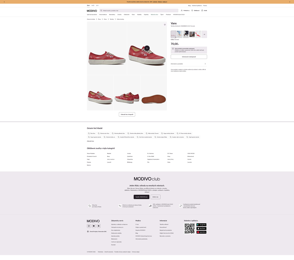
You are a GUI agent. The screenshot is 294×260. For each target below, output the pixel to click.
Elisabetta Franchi (92, 156)
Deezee (89, 162)
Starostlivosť (163, 227)
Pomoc (205, 5)
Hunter (189, 159)
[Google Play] (201, 224)
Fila (148, 162)
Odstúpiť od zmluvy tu (117, 227)
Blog (189, 5)
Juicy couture (110, 159)
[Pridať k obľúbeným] (165, 25)
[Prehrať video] (147, 48)
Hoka (168, 162)
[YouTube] (94, 226)
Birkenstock (191, 156)
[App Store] (201, 228)
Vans (174, 23)
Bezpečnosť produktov (166, 230)
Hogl (88, 159)
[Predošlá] (4, 2)
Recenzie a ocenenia (165, 236)
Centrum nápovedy (116, 242)
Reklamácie (114, 239)
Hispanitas (130, 159)
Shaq (168, 156)
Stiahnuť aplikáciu (197, 5)
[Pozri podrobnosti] (205, 64)
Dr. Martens (150, 153)
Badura (89, 165)
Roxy (108, 156)
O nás (137, 224)
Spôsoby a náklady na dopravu (119, 224)
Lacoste (190, 162)
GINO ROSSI (191, 153)
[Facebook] (98, 226)
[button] (107, 48)
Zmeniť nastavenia (109, 251)
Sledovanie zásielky (116, 233)
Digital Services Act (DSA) (166, 233)
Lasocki (109, 162)
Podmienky (100, 251)
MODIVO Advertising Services (144, 236)
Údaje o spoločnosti (141, 227)
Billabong (129, 162)
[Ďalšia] (290, 2)
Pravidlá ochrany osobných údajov (122, 251)
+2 (204, 34)
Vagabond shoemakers (153, 159)
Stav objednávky (115, 230)
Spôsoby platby (115, 236)
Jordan (129, 153)
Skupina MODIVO (140, 230)
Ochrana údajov (135, 251)
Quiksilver (130, 156)
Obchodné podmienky (141, 239)
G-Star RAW (150, 156)
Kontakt (113, 244)
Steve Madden (91, 153)
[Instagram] (89, 226)
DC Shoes (170, 153)
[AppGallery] (201, 232)
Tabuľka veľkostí (164, 224)
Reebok (109, 153)
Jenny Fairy (170, 159)
